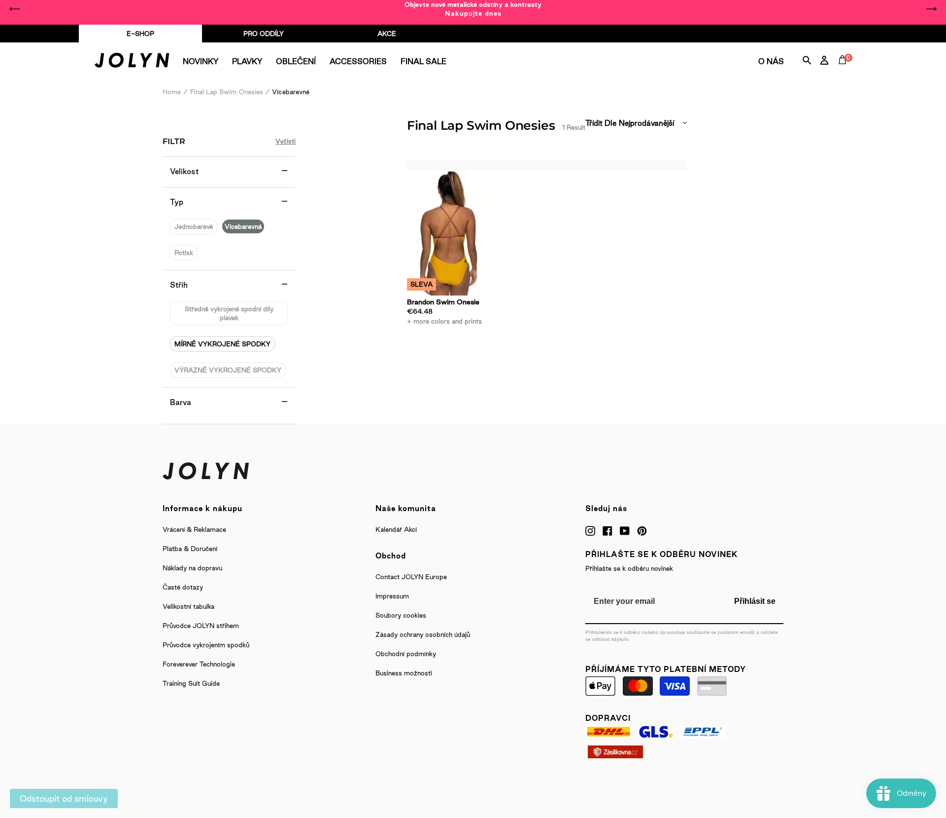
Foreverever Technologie (199, 664)
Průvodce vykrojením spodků (206, 644)
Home (172, 91)
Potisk (183, 252)
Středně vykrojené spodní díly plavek (229, 313)
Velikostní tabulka (188, 606)
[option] (473, 9)
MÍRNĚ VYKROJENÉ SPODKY (222, 343)
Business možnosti (403, 672)
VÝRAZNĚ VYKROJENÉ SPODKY (227, 370)
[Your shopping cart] (844, 71)
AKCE (386, 33)
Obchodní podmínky (405, 653)
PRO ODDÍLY (263, 33)
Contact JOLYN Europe (411, 576)
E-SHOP (140, 33)
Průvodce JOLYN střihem (201, 625)
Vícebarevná (243, 226)
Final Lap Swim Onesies (227, 91)
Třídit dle (600, 123)
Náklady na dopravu (192, 567)
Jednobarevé (193, 226)
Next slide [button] (931, 9)
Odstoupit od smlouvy (64, 798)
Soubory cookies (400, 615)
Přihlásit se (755, 601)
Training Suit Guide (191, 683)
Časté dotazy (183, 587)
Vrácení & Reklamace (194, 529)
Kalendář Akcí (396, 529)
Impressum (392, 596)
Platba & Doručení (190, 548)
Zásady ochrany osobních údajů (422, 634)
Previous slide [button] (15, 9)
